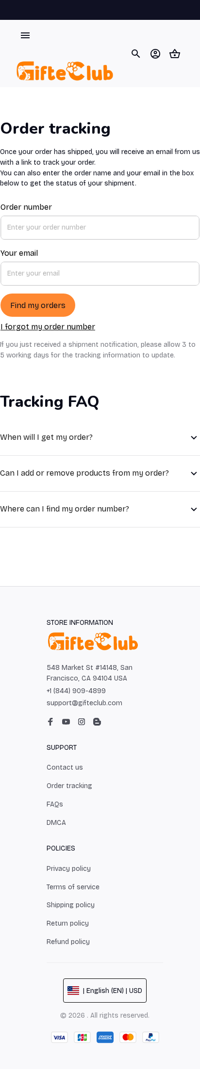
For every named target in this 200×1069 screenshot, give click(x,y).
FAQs (55, 804)
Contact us (65, 767)
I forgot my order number (47, 326)
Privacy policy (69, 869)
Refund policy (68, 942)
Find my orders (38, 305)
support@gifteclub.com (84, 703)
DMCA (56, 823)
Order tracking (69, 786)
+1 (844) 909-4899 (76, 691)
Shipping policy (71, 905)
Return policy (68, 923)
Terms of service (73, 887)
